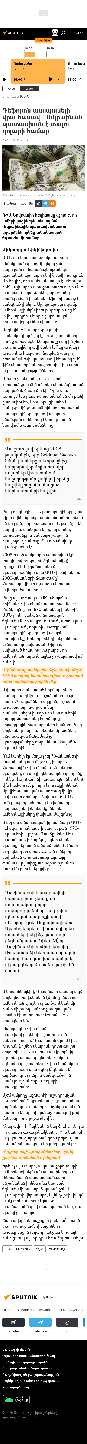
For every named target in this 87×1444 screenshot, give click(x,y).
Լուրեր (19, 68)
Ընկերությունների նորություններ (27, 1368)
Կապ (51, 1355)
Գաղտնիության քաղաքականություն (30, 1374)
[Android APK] (16, 1400)
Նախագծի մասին (16, 1349)
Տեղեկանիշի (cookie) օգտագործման (30, 1380)
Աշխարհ (44, 1310)
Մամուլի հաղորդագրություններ (26, 1362)
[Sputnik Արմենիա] (14, 34)
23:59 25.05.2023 (15, 140)
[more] (79, 499)
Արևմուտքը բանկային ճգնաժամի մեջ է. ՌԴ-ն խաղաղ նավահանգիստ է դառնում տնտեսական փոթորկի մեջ (43, 675)
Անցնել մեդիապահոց (61, 195)
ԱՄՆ (7, 1249)
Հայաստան (26, 1310)
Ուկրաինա (23, 1249)
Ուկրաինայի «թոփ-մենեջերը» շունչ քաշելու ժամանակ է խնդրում (38, 1154)
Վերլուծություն (69, 1310)
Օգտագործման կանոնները (23, 1355)
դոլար (40, 1249)
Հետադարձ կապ (15, 1387)
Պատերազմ (57, 1249)
